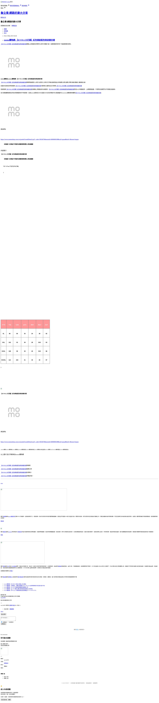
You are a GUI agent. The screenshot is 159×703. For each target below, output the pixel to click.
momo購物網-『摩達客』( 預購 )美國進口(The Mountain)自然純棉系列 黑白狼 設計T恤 (24, 585)
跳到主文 (3, 17)
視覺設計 (14, 25)
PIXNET (67, 683)
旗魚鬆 (59, 566)
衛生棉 (4, 577)
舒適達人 (10, 577)
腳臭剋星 (13, 516)
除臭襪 (4, 516)
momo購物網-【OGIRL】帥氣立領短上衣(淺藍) (15, 584)
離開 (9, 699)
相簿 (5, 29)
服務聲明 (95, 683)
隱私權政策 (89, 683)
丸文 (8, 566)
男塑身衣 (19, 531)
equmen (10, 531)
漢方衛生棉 (20, 577)
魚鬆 (2, 534)
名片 (5, 33)
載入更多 (3, 614)
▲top (2, 611)
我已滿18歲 (4, 699)
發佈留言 (3, 624)
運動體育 (12, 609)
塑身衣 (2, 521)
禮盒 (11, 570)
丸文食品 (14, 566)
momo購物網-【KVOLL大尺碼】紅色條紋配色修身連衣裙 (29, 40)
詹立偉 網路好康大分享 (14, 12)
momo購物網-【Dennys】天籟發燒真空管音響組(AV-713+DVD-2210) (20, 590)
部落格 (6, 31)
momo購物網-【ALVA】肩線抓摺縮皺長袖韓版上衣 (16, 587)
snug (2, 483)
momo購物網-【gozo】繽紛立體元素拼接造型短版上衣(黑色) (18, 588)
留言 (14, 605)
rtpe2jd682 (3, 597)
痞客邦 (11, 605)
